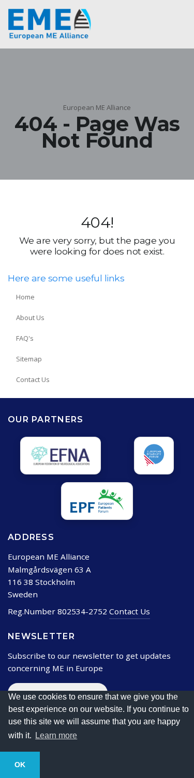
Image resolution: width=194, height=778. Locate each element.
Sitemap (29, 358)
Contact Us (33, 379)
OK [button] (19, 764)
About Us (30, 317)
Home (25, 296)
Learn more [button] (56, 735)
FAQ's (25, 338)
